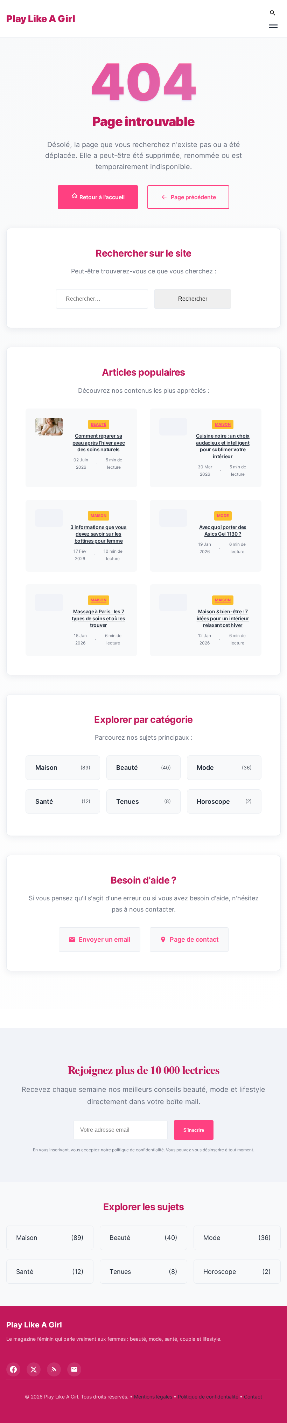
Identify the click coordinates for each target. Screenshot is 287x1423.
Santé (50, 1271)
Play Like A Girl (40, 19)
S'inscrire (193, 1130)
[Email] (74, 1369)
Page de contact (194, 939)
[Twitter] (34, 1369)
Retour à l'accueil (101, 197)
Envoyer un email (105, 939)
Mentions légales (153, 1397)
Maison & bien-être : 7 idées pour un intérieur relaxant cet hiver (223, 618)
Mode (223, 515)
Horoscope (237, 1271)
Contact (253, 1397)
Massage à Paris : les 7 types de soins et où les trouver (98, 618)
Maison (223, 424)
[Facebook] (13, 1369)
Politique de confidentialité (208, 1397)
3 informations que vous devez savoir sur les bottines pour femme (98, 534)
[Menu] (273, 26)
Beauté (98, 424)
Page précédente (193, 197)
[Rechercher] (272, 13)
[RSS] (54, 1369)
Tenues (143, 1271)
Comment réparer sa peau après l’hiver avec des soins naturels (98, 442)
